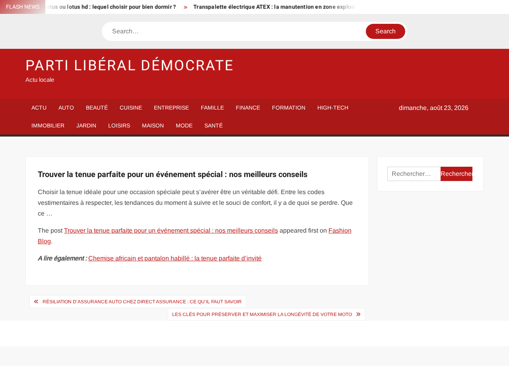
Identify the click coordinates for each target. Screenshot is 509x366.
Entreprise (171, 107)
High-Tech (332, 107)
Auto (66, 107)
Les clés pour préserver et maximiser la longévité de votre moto (262, 314)
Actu (39, 107)
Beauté (97, 107)
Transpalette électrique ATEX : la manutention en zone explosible (274, 7)
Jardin (86, 125)
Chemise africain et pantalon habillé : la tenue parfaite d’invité (175, 258)
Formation (288, 107)
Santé (213, 125)
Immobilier (47, 125)
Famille (212, 107)
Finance (248, 107)
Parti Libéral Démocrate (129, 65)
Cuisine (131, 107)
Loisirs (119, 125)
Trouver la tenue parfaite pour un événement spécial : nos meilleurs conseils (171, 230)
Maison (153, 125)
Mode (184, 125)
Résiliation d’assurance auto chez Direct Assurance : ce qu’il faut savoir (142, 301)
